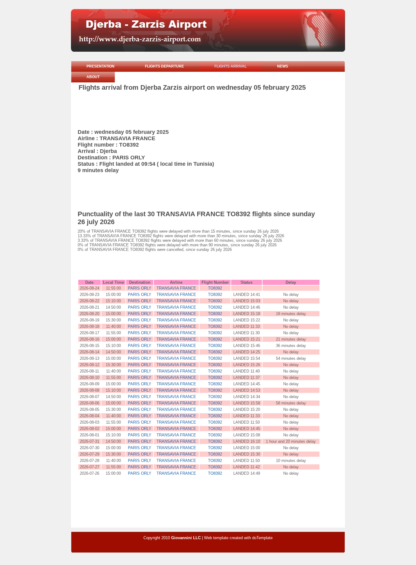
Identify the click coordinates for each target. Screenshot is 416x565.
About (93, 77)
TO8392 (215, 288)
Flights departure (164, 66)
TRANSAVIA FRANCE (176, 288)
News (282, 66)
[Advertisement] (189, 108)
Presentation (100, 66)
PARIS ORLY (139, 288)
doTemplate (262, 538)
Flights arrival (230, 66)
